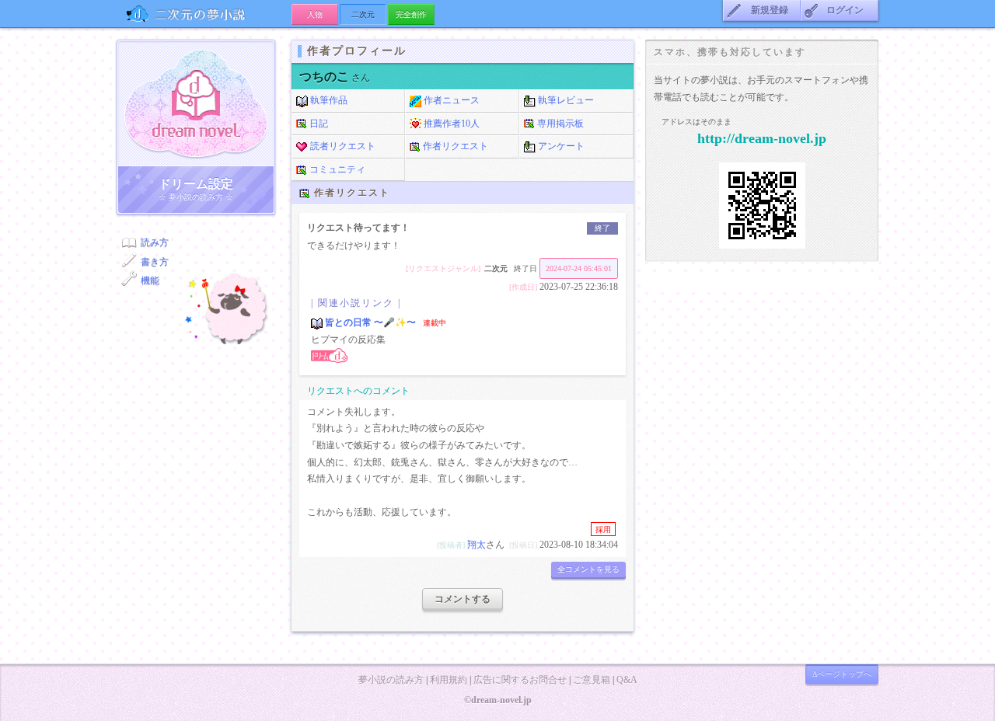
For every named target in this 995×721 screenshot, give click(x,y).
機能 (150, 280)
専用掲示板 (559, 123)
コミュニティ (336, 169)
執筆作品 (327, 100)
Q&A (626, 679)
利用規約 (448, 679)
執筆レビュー (565, 100)
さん (334, 77)
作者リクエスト (454, 146)
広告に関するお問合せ (520, 679)
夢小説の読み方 (391, 679)
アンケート (560, 146)
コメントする (463, 599)
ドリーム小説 (196, 103)
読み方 (155, 242)
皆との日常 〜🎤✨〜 (370, 322)
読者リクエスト (341, 146)
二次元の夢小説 (204, 13)
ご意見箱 (591, 679)
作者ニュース (450, 100)
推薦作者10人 (450, 123)
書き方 (155, 261)
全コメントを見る (588, 569)
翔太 (476, 544)
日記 (317, 123)
